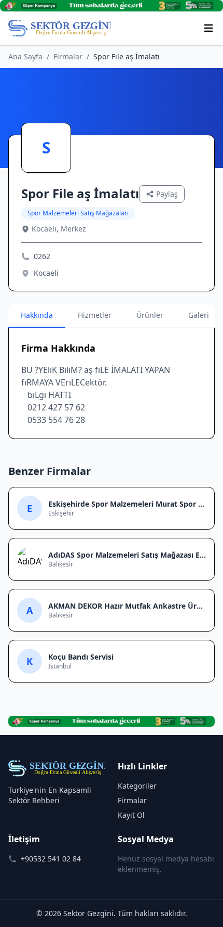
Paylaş (167, 194)
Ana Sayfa (25, 56)
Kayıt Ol (131, 815)
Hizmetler (95, 315)
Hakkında (37, 315)
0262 (42, 256)
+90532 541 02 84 (51, 859)
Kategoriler (137, 786)
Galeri (198, 315)
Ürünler (149, 315)
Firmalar (67, 56)
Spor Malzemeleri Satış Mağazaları (78, 213)
